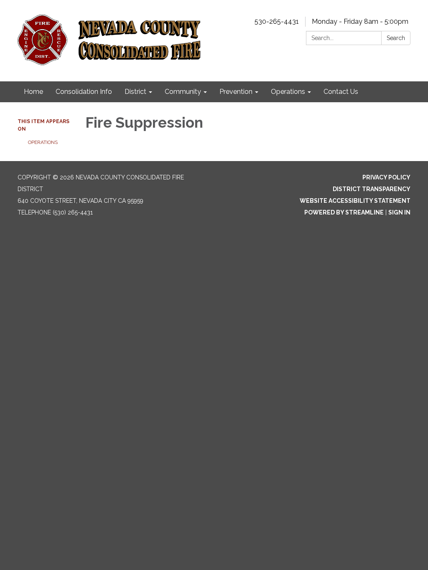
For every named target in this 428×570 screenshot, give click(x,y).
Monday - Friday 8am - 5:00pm (360, 21)
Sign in (399, 212)
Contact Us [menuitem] (341, 92)
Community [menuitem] (183, 92)
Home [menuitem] (33, 92)
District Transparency (371, 189)
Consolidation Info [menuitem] (84, 92)
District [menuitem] (135, 92)
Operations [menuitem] (288, 92)
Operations (43, 142)
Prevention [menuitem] (235, 92)
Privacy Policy (386, 177)
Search (396, 38)
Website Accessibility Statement (355, 200)
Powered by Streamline (344, 212)
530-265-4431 (277, 21)
